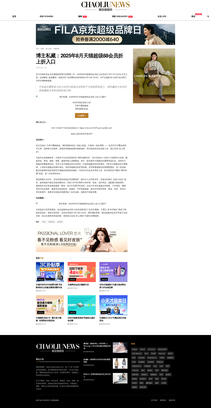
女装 (161, 366)
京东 (133, 358)
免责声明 (172, 400)
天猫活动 (56, 48)
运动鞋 (164, 383)
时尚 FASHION (46, 16)
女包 (155, 366)
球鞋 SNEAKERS (122, 16)
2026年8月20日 (89, 380)
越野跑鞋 (149, 383)
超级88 (60, 222)
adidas (134, 349)
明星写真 (165, 370)
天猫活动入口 (136, 366)
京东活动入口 (152, 358)
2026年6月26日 (105, 324)
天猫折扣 (151, 362)
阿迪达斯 (143, 387)
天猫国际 (141, 362)
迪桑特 (134, 387)
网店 (194, 16)
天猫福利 (147, 366)
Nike (146, 353)
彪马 (143, 370)
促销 (42, 48)
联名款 (164, 379)
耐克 (150, 379)
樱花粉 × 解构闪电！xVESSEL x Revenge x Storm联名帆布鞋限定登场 (97, 345)
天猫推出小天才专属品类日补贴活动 (112, 319)
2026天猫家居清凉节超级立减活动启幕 (81, 319)
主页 (37, 48)
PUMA (153, 353)
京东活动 (141, 358)
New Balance (137, 353)
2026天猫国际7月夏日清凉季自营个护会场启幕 (112, 286)
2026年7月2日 (73, 288)
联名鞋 (134, 383)
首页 (14, 16)
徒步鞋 (150, 370)
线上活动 (49, 48)
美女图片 (143, 379)
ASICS (142, 349)
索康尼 (134, 379)
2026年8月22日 (89, 365)
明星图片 (144, 374)
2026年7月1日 (104, 291)
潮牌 (82, 16)
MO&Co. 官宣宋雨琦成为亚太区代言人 (97, 375)
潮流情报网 (55, 400)
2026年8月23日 (89, 351)
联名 (156, 379)
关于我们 (154, 400)
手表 (156, 370)
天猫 (43, 222)
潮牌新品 (154, 374)
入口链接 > (81, 115)
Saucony (162, 353)
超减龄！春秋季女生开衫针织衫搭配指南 (97, 360)
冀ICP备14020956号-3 (43, 400)
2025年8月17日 (41, 67)
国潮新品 (170, 358)
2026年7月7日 (41, 291)
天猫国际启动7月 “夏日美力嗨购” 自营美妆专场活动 (48, 319)
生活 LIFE (162, 16)
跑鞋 (156, 383)
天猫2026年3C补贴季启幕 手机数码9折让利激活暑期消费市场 (49, 286)
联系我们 (163, 400)
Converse (151, 349)
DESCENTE (162, 349)
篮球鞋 (168, 374)
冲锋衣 (162, 358)
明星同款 (135, 374)
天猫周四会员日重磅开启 (78, 284)
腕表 (141, 383)
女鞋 (167, 366)
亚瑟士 (170, 353)
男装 (161, 374)
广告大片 (135, 370)
